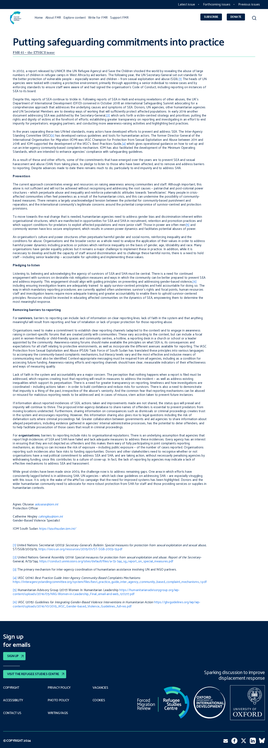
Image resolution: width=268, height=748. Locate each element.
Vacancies (100, 688)
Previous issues (249, 4)
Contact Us (12, 713)
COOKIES (99, 700)
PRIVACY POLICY (59, 688)
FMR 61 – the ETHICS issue (34, 52)
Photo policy (58, 700)
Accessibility (13, 700)
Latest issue (186, 4)
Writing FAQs (58, 713)
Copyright (11, 688)
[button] (254, 19)
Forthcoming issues (216, 4)
